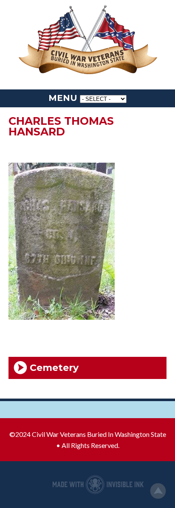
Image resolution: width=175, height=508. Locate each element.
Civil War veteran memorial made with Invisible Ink (98, 484)
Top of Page (158, 491)
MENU (62, 98)
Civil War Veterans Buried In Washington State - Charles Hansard (87, 40)
